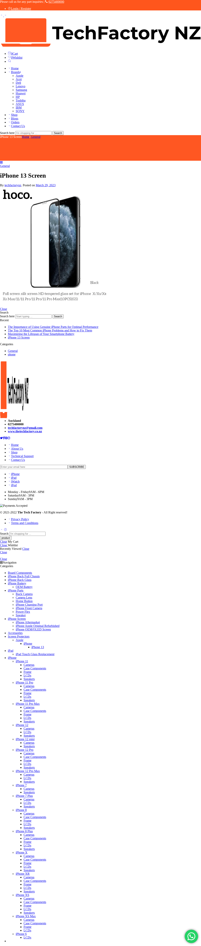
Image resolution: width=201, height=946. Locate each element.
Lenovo (20, 86)
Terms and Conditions (24, 523)
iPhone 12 (22, 725)
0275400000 (56, 1)
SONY (20, 111)
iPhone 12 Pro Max (28, 771)
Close (3, 309)
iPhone (15, 474)
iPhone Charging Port (29, 604)
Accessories (15, 633)
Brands (15, 72)
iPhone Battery (17, 583)
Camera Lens (24, 597)
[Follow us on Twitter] (1, 438)
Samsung (21, 89)
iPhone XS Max (26, 916)
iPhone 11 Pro (24, 682)
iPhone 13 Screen (19, 337)
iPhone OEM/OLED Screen (33, 629)
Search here (7, 133)
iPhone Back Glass (19, 579)
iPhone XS (22, 895)
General (35, 136)
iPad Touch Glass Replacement (35, 654)
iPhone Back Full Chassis (24, 576)
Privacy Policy (20, 519)
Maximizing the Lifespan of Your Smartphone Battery (41, 334)
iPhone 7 (21, 785)
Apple (19, 75)
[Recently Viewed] (5, 530)
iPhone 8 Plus (24, 831)
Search (58, 133)
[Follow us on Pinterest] (6, 438)
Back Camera (24, 594)
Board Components (20, 572)
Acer (19, 79)
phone (12, 354)
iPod (14, 485)
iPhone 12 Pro (24, 749)
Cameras (29, 664)
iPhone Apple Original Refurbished (37, 626)
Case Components (35, 668)
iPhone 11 (22, 661)
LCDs (27, 675)
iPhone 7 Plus (24, 795)
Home (15, 68)
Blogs (14, 118)
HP (18, 97)
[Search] (9, 61)
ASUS (20, 104)
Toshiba (21, 100)
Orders (15, 122)
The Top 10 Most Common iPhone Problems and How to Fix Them (50, 330)
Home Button (24, 601)
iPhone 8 (21, 810)
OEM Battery (24, 587)
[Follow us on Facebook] (4, 438)
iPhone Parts (15, 590)
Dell (18, 82)
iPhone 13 (37, 647)
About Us (17, 448)
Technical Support (22, 456)
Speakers (29, 679)
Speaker (21, 615)
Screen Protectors (18, 636)
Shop (14, 114)
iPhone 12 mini (25, 739)
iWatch (15, 481)
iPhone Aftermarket (28, 622)
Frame (27, 672)
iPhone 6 (21, 934)
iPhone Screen (17, 618)
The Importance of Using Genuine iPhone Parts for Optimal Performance (53, 327)
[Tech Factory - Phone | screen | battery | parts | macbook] (100, 46)
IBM (19, 107)
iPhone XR (23, 873)
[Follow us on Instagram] (8, 438)
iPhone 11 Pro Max (28, 703)
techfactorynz (13, 185)
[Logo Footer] (14, 414)
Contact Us (18, 126)
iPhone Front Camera (29, 608)
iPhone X (21, 852)
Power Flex (23, 611)
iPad (13, 477)
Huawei (21, 93)
